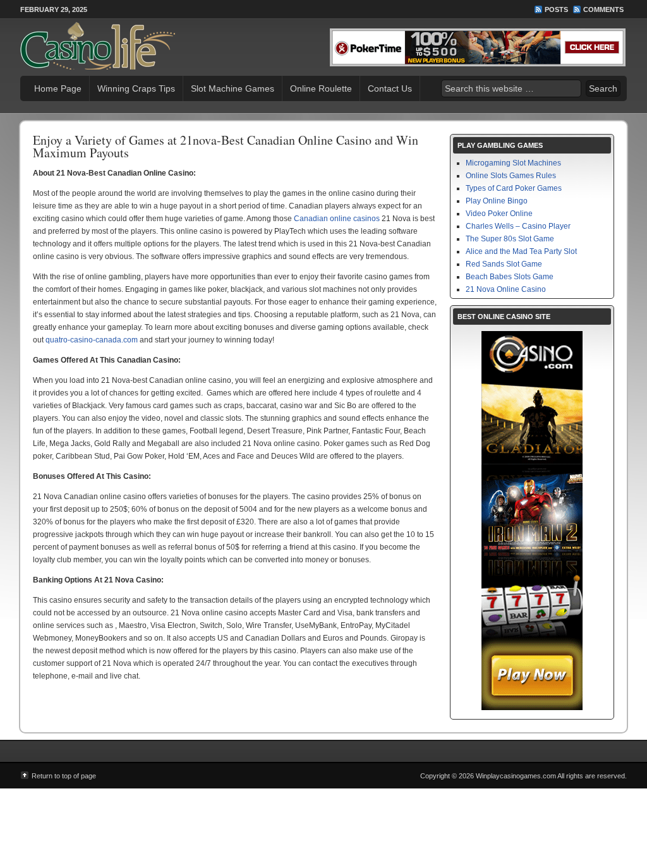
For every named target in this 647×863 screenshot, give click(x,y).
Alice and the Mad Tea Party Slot (521, 251)
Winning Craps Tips (136, 88)
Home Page (58, 88)
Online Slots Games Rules (511, 175)
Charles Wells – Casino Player (518, 226)
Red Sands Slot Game (504, 264)
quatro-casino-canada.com (91, 339)
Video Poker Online (499, 213)
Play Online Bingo (497, 200)
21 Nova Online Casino (506, 289)
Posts (556, 9)
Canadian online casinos (337, 218)
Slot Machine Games (232, 88)
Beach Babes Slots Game (509, 276)
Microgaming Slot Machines (513, 163)
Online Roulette (321, 88)
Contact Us (390, 88)
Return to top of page (64, 776)
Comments (603, 9)
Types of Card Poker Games (514, 188)
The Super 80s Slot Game (510, 238)
